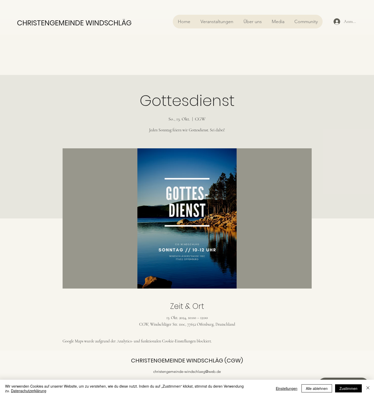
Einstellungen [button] (286, 388)
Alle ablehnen (317, 388)
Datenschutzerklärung (28, 390)
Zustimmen (348, 388)
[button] (216, 21)
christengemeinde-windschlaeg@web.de (187, 371)
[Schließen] (368, 388)
